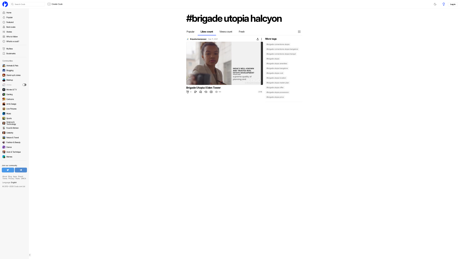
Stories (9, 32)
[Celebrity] (14, 132)
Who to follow (12, 36)
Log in (452, 4)
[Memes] (14, 156)
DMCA (23, 178)
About (4, 176)
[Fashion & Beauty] (14, 142)
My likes (9, 48)
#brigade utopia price (275, 97)
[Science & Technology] (14, 123)
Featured (9, 22)
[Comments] (200, 91)
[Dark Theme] (435, 4)
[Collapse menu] (30, 255)
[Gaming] (14, 94)
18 (260, 92)
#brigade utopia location (276, 78)
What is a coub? (12, 41)
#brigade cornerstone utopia (278, 44)
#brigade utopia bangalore (277, 68)
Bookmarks (10, 53)
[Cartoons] (14, 99)
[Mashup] (14, 80)
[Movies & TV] (14, 89)
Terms (4, 178)
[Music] (14, 113)
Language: (9, 182)
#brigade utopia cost (275, 73)
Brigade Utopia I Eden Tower (203, 87)
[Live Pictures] (14, 108)
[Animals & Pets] (14, 65)
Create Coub (57, 4)
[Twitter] (8, 170)
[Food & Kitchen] (14, 128)
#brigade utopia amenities (277, 63)
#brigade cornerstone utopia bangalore (282, 49)
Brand (20, 176)
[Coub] (5, 4)
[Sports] (14, 118)
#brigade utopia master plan (278, 83)
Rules (18, 178)
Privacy (11, 178)
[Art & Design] (14, 104)
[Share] (257, 39)
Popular (9, 17)
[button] (299, 32)
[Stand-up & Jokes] (14, 75)
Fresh (242, 31)
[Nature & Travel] (14, 137)
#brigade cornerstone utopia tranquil (281, 54)
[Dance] (14, 147)
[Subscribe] (24, 85)
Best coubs (10, 27)
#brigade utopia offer (275, 87)
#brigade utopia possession (278, 92)
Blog (10, 176)
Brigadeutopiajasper (198, 39)
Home (8, 12)
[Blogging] (14, 70)
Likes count (207, 31)
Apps (15, 176)
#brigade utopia (273, 59)
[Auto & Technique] (14, 152)
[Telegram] (21, 170)
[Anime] (14, 84)
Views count (225, 31)
